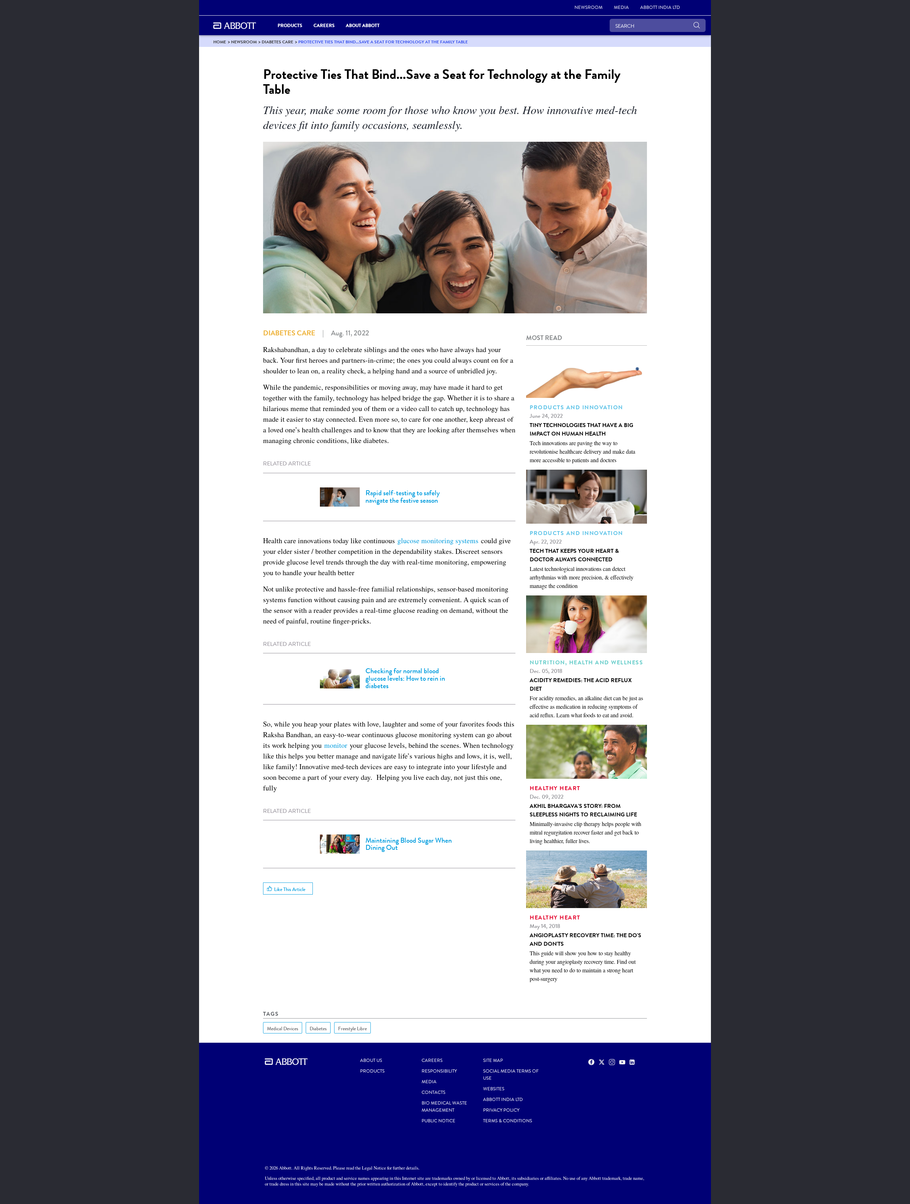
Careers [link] (324, 25)
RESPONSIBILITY (439, 1071)
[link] (219, 42)
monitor (337, 745)
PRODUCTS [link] (290, 25)
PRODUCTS (372, 1071)
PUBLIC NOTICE (438, 1121)
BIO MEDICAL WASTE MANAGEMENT (444, 1106)
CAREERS (432, 1060)
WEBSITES (493, 1089)
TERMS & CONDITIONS (507, 1121)
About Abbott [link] (363, 25)
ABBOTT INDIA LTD (503, 1099)
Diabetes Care (289, 333)
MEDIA (429, 1082)
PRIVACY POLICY (501, 1110)
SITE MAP (493, 1060)
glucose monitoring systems (437, 540)
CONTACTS (433, 1092)
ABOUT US (371, 1060)
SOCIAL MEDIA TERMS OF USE (511, 1074)
